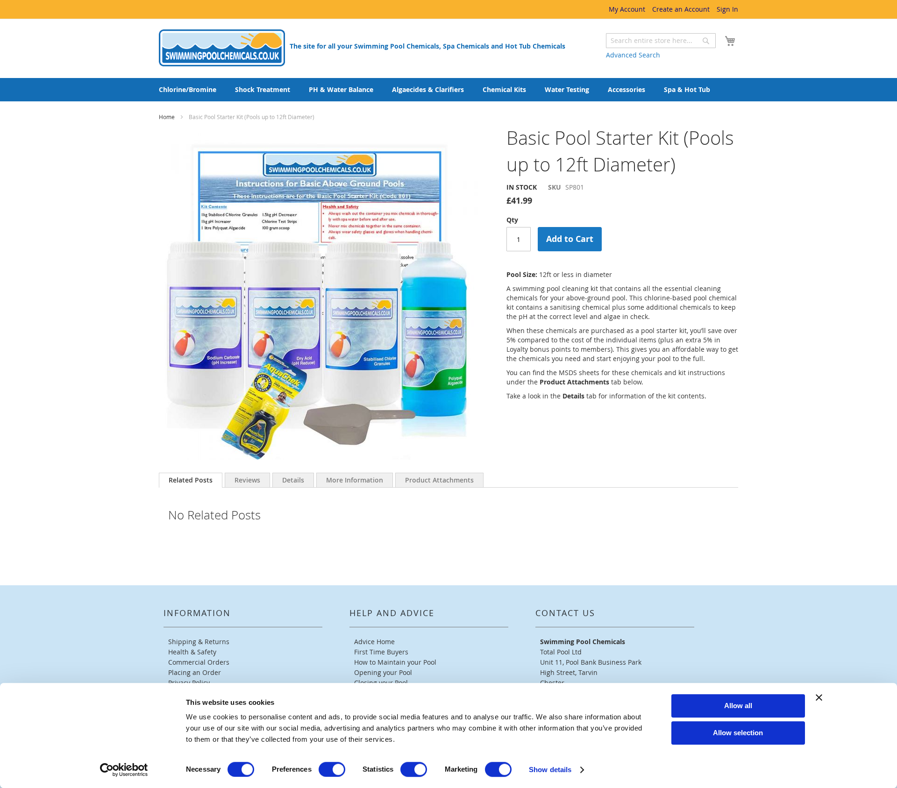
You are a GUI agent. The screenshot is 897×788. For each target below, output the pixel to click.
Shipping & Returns (198, 641)
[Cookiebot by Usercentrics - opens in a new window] (124, 770)
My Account (627, 9)
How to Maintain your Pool (395, 662)
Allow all (738, 706)
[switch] (332, 769)
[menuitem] (188, 89)
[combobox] (661, 40)
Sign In (727, 9)
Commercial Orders (198, 662)
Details (293, 480)
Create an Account (681, 9)
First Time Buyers (381, 651)
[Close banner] (819, 697)
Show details (550, 770)
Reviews (247, 480)
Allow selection (738, 733)
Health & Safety (192, 651)
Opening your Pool (383, 672)
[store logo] (222, 47)
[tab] (190, 480)
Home (167, 117)
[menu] (449, 89)
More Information (354, 480)
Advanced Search (633, 54)
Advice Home (374, 641)
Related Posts (191, 480)
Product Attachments (439, 480)
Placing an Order (194, 672)
